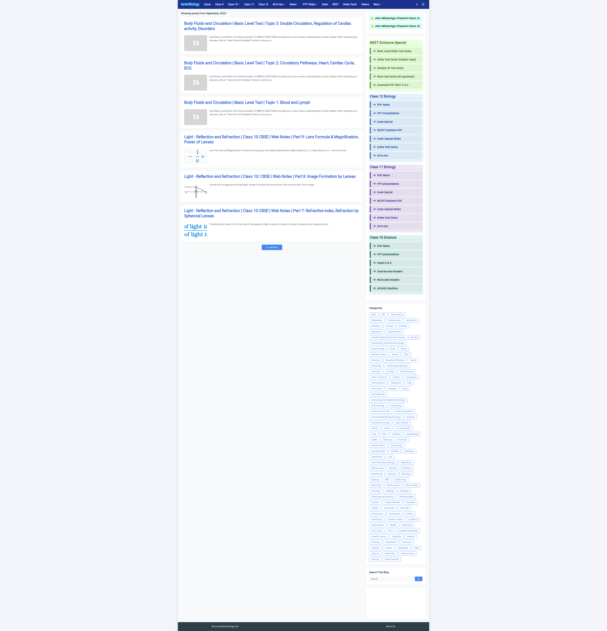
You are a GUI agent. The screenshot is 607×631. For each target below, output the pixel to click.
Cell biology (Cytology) (397, 366)
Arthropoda (376, 331)
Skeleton (411, 536)
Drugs (405, 388)
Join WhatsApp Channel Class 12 (397, 26)
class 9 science (392, 559)
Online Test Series (387, 147)
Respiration (407, 525)
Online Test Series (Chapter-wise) (396, 59)
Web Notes (390, 553)
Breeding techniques (395, 360)
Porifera (374, 508)
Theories (375, 548)
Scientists (396, 536)
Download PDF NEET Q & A (392, 85)
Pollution (375, 502)
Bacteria (414, 337)
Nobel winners (393, 485)
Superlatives (390, 542)
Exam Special (384, 121)
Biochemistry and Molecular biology (387, 343)
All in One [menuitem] (278, 4)
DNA (409, 383)
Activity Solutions (387, 288)
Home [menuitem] (207, 4)
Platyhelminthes (406, 496)
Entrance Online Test (380, 411)
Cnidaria (396, 377)
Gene (384, 434)
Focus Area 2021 (403, 428)
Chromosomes (407, 371)
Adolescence (394, 320)
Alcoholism (411, 320)
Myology (375, 479)
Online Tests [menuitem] (350, 4)
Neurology (376, 485)
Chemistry (375, 371)
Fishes (387, 428)
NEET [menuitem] (335, 4)
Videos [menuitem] (365, 4)
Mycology (406, 474)
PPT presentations (388, 184)
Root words (376, 531)
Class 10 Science (379, 377)
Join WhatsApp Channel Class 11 (397, 18)
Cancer (413, 360)
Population (410, 502)
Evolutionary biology (380, 422)
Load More (272, 247)
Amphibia (375, 326)
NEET (387, 479)
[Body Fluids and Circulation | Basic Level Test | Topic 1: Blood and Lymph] (195, 117)
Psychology (376, 519)
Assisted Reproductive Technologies (388, 337)
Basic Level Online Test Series (394, 51)
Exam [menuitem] (325, 4)
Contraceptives (378, 383)
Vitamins (375, 553)
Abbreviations (397, 314)
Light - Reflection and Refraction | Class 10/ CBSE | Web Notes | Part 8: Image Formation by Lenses (270, 176)
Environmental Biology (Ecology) (386, 417)
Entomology (395, 405)
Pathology (404, 491)
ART (383, 314)
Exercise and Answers (390, 271)
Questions (413, 519)
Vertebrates (403, 548)
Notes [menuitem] (293, 4)
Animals (389, 326)
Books (404, 349)
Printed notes (377, 513)
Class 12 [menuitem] (263, 4)
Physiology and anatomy (382, 496)
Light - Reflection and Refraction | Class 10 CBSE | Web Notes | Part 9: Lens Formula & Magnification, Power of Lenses (271, 139)
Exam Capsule (401, 422)
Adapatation (377, 320)
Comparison (411, 377)
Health (374, 440)
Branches (375, 360)
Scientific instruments (408, 531)
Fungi (373, 434)
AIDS (373, 314)
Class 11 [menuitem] (249, 4)
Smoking (375, 542)
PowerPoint (389, 508)
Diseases (392, 388)
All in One (382, 155)
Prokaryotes (394, 513)
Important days (378, 451)
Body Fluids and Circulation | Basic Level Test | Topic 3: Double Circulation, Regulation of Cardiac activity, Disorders (267, 26)
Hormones (402, 440)
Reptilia (392, 525)
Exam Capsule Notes (389, 138)
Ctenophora (396, 383)
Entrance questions (404, 411)
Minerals (393, 468)
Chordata (390, 371)
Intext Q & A (384, 263)
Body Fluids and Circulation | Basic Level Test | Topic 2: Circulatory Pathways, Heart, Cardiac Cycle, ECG (269, 65)
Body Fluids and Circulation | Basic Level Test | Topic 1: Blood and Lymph (247, 102)
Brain (406, 354)
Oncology (375, 491)
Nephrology (400, 479)
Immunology (396, 445)
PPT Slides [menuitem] (309, 4)
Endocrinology (378, 405)
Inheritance (409, 451)
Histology (387, 440)
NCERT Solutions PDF (389, 130)
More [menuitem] (376, 4)
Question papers (395, 519)
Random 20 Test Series (390, 68)
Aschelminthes (394, 331)
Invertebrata (376, 457)
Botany (395, 354)
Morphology (377, 474)
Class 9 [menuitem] (219, 4)
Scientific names (378, 536)
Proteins (409, 513)
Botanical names (378, 354)
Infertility (395, 451)
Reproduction (377, 525)
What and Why (407, 553)
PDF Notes (383, 104)
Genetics (396, 434)
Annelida (403, 326)
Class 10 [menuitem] (233, 4)
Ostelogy (390, 491)
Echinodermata (378, 394)
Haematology (412, 434)
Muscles (392, 474)
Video (416, 548)
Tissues (388, 548)
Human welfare (378, 445)
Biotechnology (378, 349)
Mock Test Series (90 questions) (395, 76)
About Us (390, 626)
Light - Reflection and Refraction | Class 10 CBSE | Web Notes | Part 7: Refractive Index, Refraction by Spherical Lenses (271, 213)
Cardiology (376, 366)
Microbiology (377, 468)
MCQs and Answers (388, 279)
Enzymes (411, 417)
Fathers (374, 428)
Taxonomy (406, 542)
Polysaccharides (392, 502)
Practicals (404, 508)
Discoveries (376, 388)
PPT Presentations (388, 113)
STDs (390, 531)
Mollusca (407, 468)
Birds (392, 349)
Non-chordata (411, 485)
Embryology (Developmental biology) (388, 400)
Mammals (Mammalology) (383, 462)
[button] (417, 4)
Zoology (375, 559)
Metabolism (406, 462)
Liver (390, 457)
